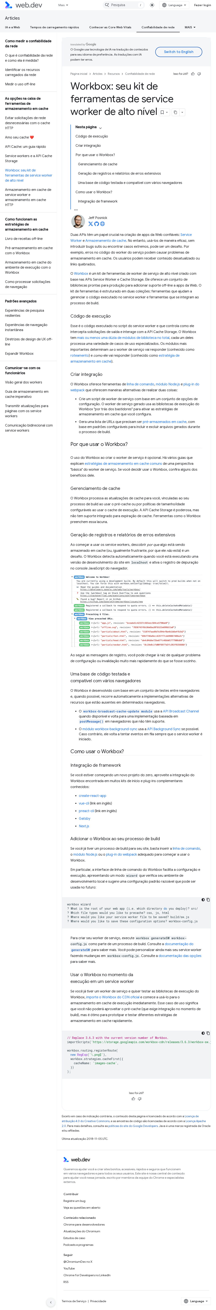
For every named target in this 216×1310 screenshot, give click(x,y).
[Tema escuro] (203, 899)
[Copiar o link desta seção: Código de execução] (114, 316)
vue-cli (84, 803)
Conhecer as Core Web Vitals (110, 27)
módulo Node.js (168, 384)
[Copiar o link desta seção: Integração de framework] (124, 765)
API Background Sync (164, 729)
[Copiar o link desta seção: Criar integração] (106, 374)
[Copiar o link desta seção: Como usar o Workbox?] (127, 751)
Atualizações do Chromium (81, 1231)
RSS (66, 1282)
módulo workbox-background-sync (109, 729)
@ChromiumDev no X (77, 1262)
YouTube (69, 1268)
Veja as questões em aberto (81, 1207)
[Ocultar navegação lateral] (51, 1302)
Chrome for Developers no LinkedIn (87, 1275)
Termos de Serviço (74, 1301)
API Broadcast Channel (181, 711)
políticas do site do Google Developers (133, 1126)
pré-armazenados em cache (164, 422)
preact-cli (86, 811)
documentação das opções (180, 956)
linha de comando (140, 384)
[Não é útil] (199, 74)
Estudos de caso (74, 1238)
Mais (61, 5)
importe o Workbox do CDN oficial (112, 997)
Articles (12, 18)
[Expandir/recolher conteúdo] (100, 128)
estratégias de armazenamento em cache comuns (123, 464)
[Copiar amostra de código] (208, 899)
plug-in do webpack (121, 854)
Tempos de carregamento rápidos (54, 27)
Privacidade (98, 1301)
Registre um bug (74, 1201)
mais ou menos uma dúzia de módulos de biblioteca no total (123, 338)
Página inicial (78, 74)
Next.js (84, 826)
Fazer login (202, 5)
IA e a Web (12, 27)
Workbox (81, 274)
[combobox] (124, 5)
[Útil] (193, 74)
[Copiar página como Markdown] (176, 112)
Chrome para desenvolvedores (84, 1224)
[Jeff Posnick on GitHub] (96, 225)
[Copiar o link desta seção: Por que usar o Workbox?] (131, 444)
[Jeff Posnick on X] (90, 225)
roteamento (79, 355)
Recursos (114, 74)
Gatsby (84, 819)
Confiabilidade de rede (158, 27)
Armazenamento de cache (105, 241)
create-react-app (92, 796)
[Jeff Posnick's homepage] (102, 225)
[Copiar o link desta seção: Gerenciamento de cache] (124, 488)
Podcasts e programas (78, 1245)
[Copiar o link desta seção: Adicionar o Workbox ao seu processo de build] (163, 839)
